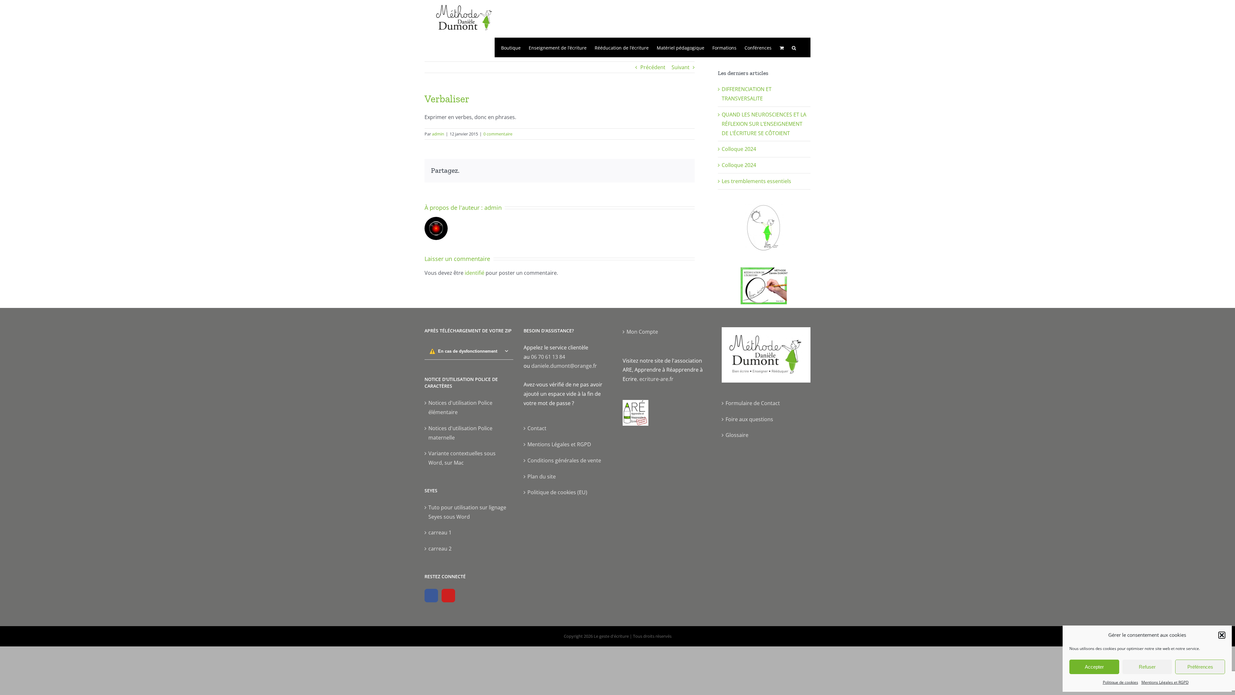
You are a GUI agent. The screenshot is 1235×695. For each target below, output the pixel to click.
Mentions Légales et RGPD (1165, 682)
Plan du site (541, 476)
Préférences (1200, 667)
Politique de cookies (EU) (557, 492)
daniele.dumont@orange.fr (564, 365)
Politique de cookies (1120, 682)
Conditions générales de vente (564, 460)
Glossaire (737, 435)
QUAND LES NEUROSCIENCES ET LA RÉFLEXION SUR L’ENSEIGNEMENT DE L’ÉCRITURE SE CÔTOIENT (764, 124)
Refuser (1147, 667)
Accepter (1094, 667)
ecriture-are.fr (656, 379)
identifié (474, 272)
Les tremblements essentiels (756, 181)
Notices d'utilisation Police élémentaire (460, 407)
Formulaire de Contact (753, 403)
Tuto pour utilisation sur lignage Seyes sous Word (467, 512)
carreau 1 (440, 532)
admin (438, 134)
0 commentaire (497, 134)
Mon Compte (642, 331)
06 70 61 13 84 (548, 356)
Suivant (681, 67)
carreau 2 (440, 548)
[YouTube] (448, 595)
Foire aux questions (749, 419)
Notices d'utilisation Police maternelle (460, 433)
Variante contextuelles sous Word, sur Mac (462, 458)
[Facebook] (431, 595)
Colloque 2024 (739, 149)
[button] (1222, 635)
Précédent (652, 67)
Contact (536, 428)
